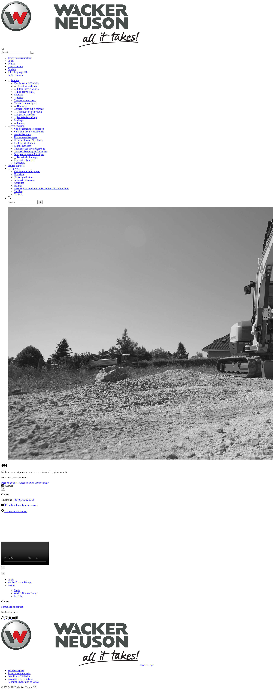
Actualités (19, 182)
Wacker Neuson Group (19, 582)
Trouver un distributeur (15, 511)
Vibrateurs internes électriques (29, 131)
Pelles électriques (22, 145)
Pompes (21, 123)
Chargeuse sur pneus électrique (29, 148)
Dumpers (21, 106)
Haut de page (147, 665)
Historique (19, 174)
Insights (18, 185)
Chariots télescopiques (25, 103)
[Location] (3, 618)
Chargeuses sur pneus (25, 100)
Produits (15, 80)
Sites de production (23, 177)
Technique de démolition (29, 111)
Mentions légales (16, 670)
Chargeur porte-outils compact (29, 108)
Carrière (12, 69)
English (12, 75)
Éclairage (18, 120)
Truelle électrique (22, 134)
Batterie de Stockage (27, 157)
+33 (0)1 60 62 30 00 (23, 499)
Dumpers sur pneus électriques (29, 154)
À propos (15, 168)
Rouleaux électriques (24, 143)
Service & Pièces (16, 165)
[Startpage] (70, 46)
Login (11, 60)
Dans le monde (15, 66)
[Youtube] (13, 618)
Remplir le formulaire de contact (21, 505)
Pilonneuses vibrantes (28, 89)
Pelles (20, 97)
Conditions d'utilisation (19, 676)
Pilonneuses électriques (25, 137)
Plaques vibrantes (25, 91)
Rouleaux (19, 94)
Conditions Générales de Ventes (23, 682)
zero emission (17, 126)
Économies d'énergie (24, 160)
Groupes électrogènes (24, 114)
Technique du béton (27, 86)
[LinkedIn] (16, 618)
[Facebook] (10, 618)
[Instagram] (7, 618)
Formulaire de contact (12, 606)
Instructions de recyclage (20, 679)
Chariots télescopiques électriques (30, 151)
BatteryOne (19, 163)
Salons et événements (24, 180)
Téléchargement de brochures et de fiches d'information (41, 188)
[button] (17, 72)
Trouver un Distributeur (19, 58)
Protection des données (19, 673)
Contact (11, 63)
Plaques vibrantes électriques (28, 140)
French (19, 75)
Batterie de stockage (27, 117)
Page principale (9, 482)
